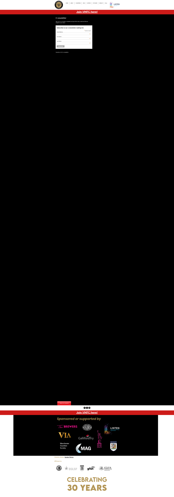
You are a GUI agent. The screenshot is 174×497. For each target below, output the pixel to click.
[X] (87, 408)
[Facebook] (85, 408)
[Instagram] (89, 408)
